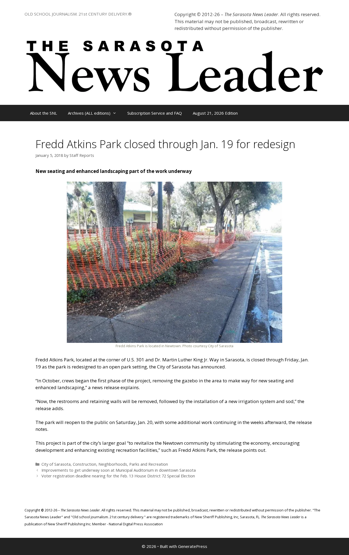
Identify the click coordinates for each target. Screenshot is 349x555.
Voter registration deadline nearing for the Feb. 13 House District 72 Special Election (118, 475)
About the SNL (43, 113)
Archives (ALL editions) (89, 113)
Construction (84, 464)
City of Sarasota (56, 464)
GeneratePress (192, 546)
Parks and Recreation (148, 464)
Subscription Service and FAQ (154, 113)
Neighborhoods (112, 464)
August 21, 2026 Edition (215, 113)
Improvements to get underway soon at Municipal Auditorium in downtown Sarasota (118, 470)
